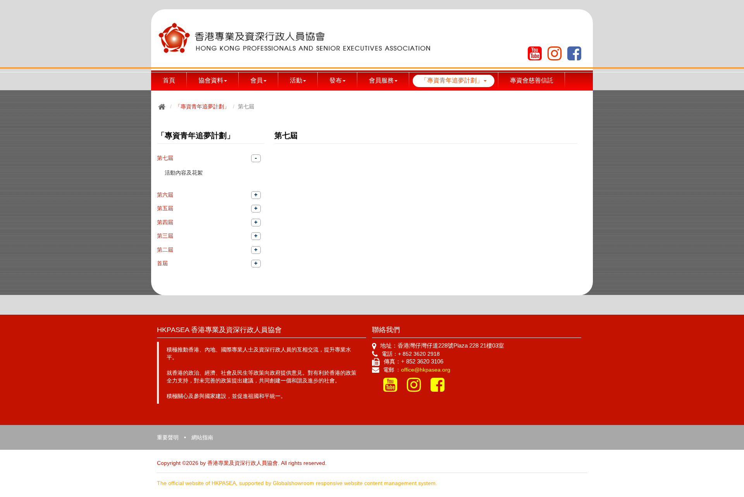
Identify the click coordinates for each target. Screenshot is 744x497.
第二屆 (165, 250)
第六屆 (165, 195)
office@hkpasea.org (425, 370)
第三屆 (165, 236)
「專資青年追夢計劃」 (202, 106)
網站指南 (202, 437)
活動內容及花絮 (184, 173)
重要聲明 (168, 437)
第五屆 (165, 208)
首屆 (162, 263)
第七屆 (165, 158)
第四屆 (165, 222)
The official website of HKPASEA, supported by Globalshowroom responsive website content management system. (297, 483)
